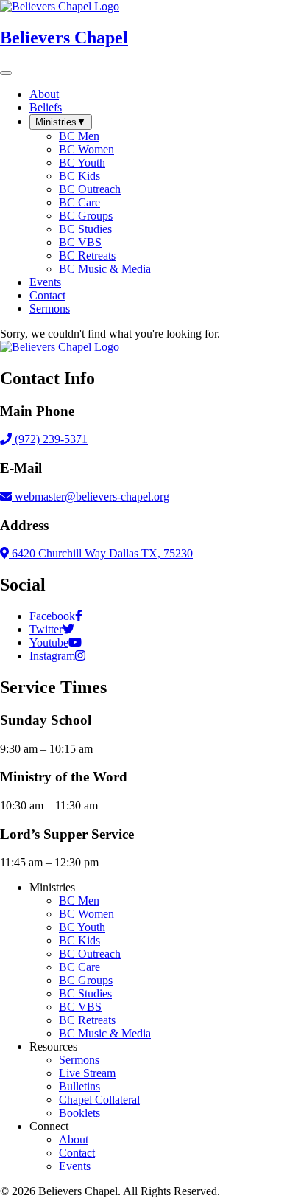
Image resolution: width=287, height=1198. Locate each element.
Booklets (79, 1113)
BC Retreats (87, 1020)
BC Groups (86, 980)
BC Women (86, 914)
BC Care (79, 967)
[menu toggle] (6, 73)
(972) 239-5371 (50, 439)
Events (75, 1166)
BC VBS (80, 1006)
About (73, 1139)
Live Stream (87, 1073)
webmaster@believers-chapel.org (92, 496)
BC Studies (85, 993)
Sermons (79, 1060)
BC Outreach (90, 953)
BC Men (79, 900)
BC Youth (82, 927)
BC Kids (79, 940)
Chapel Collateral (99, 1099)
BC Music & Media (105, 1033)
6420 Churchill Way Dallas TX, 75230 (101, 553)
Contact (77, 1152)
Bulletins (79, 1086)
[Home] (59, 347)
